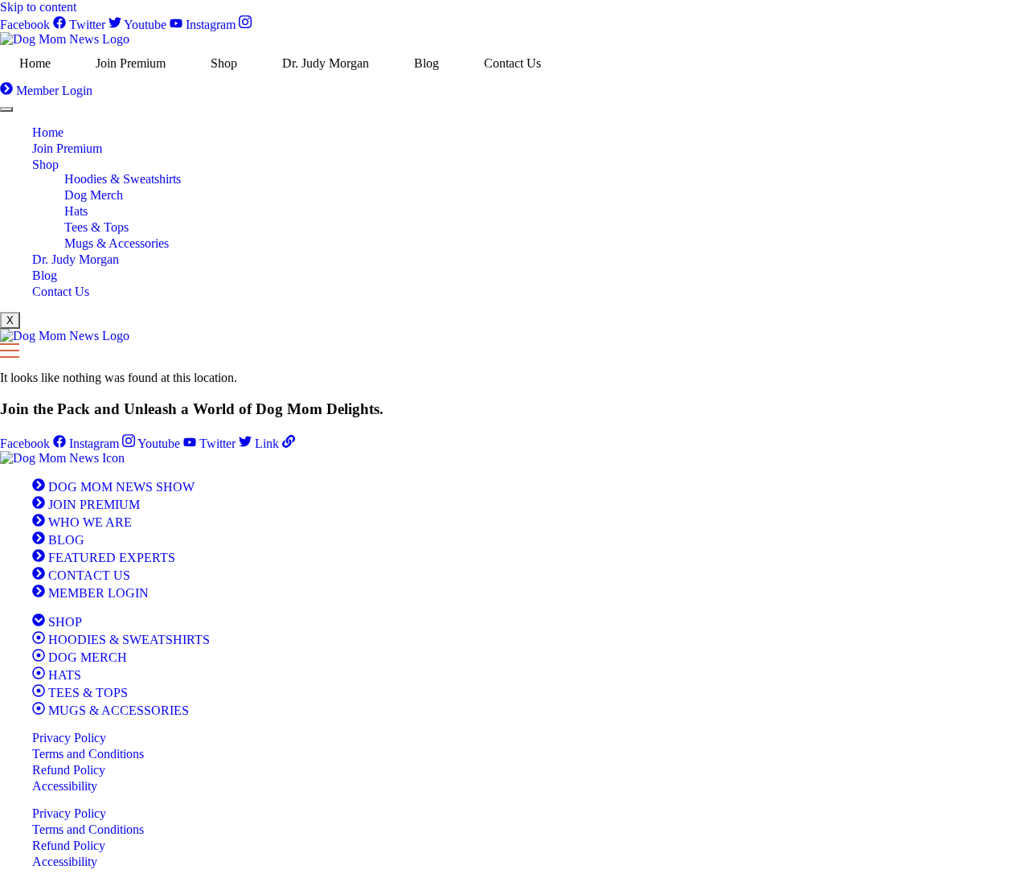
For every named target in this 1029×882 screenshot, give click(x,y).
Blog (426, 63)
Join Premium (131, 63)
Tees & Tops (96, 227)
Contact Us (512, 63)
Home (35, 63)
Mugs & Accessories (116, 243)
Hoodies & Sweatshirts (122, 179)
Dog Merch (93, 195)
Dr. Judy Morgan (325, 63)
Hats (76, 211)
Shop (224, 63)
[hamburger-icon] (6, 109)
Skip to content (38, 7)
